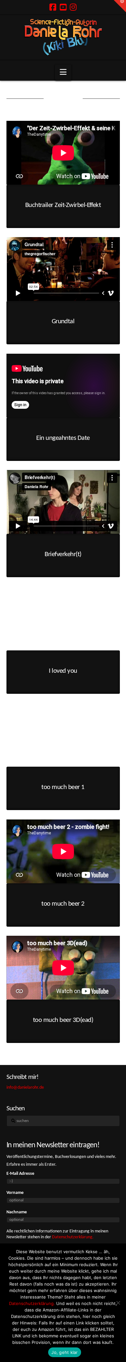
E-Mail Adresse (20, 1173)
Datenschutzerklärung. (73, 1237)
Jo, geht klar (64, 1352)
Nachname (16, 1212)
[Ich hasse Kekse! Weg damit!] (118, 1302)
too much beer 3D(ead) (63, 1020)
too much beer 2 (62, 903)
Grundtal (63, 321)
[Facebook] (52, 7)
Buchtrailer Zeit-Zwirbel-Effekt (63, 205)
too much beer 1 (62, 787)
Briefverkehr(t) (63, 554)
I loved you (63, 671)
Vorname (15, 1192)
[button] (63, 72)
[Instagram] (73, 7)
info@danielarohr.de (25, 1087)
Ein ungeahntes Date (62, 438)
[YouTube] (63, 7)
